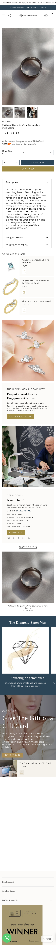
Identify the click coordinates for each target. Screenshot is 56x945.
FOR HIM (6, 121)
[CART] (52, 19)
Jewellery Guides (8, 891)
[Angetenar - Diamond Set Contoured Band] (11, 287)
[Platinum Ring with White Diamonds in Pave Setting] (28, 577)
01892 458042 (24, 510)
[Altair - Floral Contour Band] (11, 306)
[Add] (24, 271)
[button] (26, 182)
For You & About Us (10, 900)
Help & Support (8, 882)
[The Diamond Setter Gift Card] (8, 768)
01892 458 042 (39, 8)
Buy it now (28, 169)
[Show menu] (4, 16)
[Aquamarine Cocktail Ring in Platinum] (11, 266)
